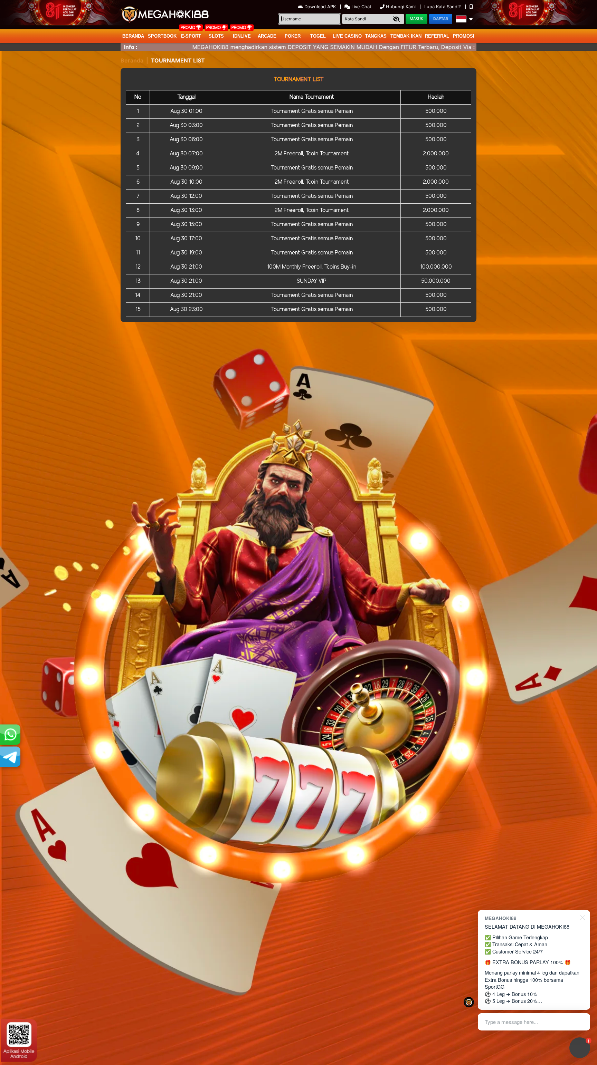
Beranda (133, 36)
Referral (437, 36)
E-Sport (191, 36)
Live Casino (347, 36)
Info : (131, 46)
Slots (216, 36)
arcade (267, 36)
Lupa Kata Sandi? (443, 6)
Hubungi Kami (401, 6)
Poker (293, 36)
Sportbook (162, 36)
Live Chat (360, 6)
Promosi (463, 36)
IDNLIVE (242, 36)
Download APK (320, 6)
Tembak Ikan (405, 36)
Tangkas (376, 36)
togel (318, 36)
